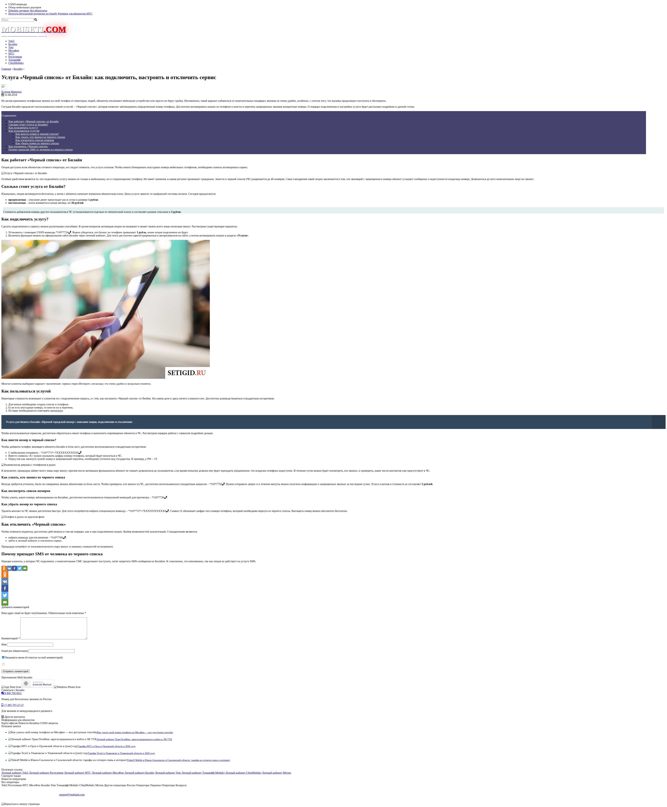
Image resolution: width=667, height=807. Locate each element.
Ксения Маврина (11, 91)
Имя (3, 644)
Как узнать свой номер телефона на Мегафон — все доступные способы (135, 732)
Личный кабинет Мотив (276, 772)
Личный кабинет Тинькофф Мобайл (203, 772)
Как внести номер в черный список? (37, 133)
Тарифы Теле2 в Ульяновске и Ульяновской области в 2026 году (121, 753)
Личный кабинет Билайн (139, 772)
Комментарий (10, 638)
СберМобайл (16, 62)
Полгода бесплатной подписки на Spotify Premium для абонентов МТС (50, 13)
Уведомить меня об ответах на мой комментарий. (34, 657)
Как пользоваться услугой (24, 130)
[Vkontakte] (9, 568)
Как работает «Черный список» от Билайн (34, 121)
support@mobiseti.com (72, 794)
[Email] (24, 568)
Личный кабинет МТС (77, 772)
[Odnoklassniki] (4, 568)
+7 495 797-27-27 (13, 705)
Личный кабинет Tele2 (14, 772)
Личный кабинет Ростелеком (46, 772)
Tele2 (11, 41)
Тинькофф (14, 59)
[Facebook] (14, 568)
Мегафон (13, 50)
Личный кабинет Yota (168, 772)
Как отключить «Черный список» (28, 146)
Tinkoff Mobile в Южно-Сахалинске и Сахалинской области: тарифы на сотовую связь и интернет (178, 760)
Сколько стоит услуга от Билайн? (28, 124)
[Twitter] (19, 568)
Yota (10, 47)
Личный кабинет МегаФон (108, 772)
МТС (11, 53)
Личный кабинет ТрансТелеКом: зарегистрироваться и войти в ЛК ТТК (134, 739)
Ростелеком (15, 56)
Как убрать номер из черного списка (37, 143)
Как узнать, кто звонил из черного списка (40, 137)
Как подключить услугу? (23, 127)
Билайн (12, 44)
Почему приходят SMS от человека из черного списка (41, 149)
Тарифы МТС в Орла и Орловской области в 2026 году (106, 746)
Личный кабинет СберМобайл (243, 772)
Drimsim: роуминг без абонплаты (27, 10)
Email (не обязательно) (14, 650)
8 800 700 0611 (13, 693)
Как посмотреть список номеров (34, 140)
